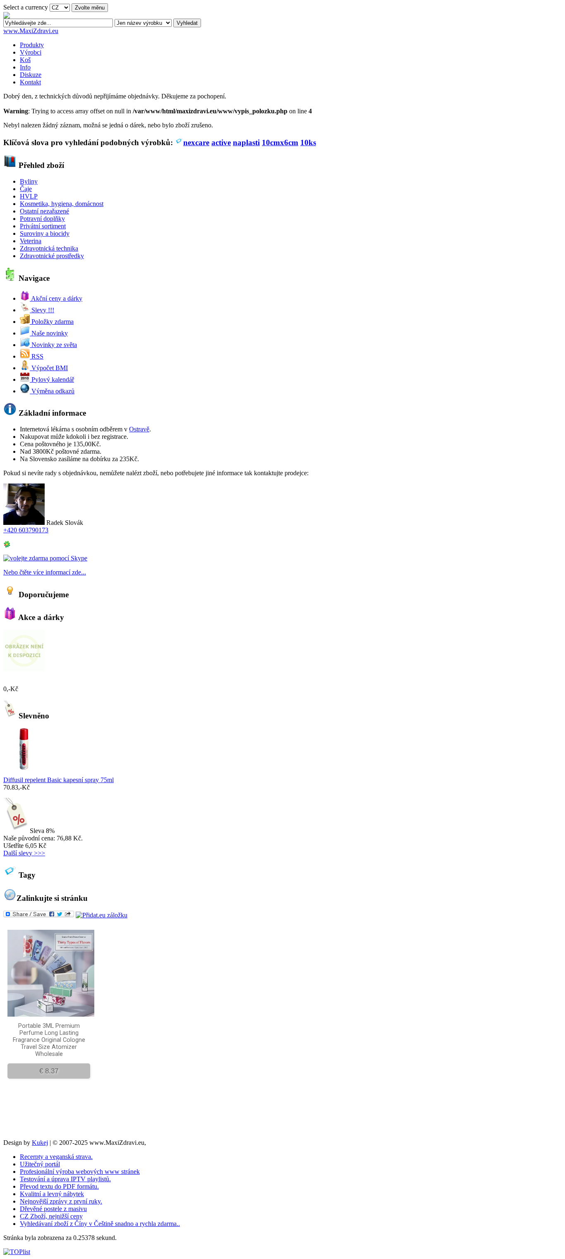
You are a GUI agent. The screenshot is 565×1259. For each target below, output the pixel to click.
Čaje (26, 188)
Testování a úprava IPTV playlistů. (65, 1178)
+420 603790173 (25, 530)
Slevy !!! (42, 310)
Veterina (30, 240)
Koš (25, 59)
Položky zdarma (52, 321)
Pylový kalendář (52, 379)
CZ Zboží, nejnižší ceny (51, 1216)
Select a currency (25, 7)
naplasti (246, 142)
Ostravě (139, 429)
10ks (308, 142)
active (221, 142)
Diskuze (30, 74)
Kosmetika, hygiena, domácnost (61, 203)
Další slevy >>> (24, 853)
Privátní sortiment (43, 226)
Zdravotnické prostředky (52, 255)
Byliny (29, 181)
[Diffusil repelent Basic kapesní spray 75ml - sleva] (24, 767)
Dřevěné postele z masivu (53, 1208)
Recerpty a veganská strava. (56, 1156)
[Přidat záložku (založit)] (101, 915)
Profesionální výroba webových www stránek (80, 1171)
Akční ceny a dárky (56, 298)
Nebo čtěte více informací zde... (44, 572)
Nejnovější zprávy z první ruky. (61, 1201)
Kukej (40, 1142)
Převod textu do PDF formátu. (59, 1186)
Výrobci (30, 52)
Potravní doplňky (42, 218)
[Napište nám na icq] (7, 545)
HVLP (29, 196)
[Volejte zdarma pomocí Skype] (45, 558)
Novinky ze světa (53, 344)
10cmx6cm (280, 142)
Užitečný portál (40, 1164)
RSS (36, 356)
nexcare (196, 142)
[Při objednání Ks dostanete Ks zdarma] (24, 669)
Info (25, 67)
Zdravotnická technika (49, 248)
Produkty (32, 44)
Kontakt (30, 82)
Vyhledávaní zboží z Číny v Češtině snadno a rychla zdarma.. (100, 1223)
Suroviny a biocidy (44, 233)
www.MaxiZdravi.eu (30, 30)
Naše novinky (49, 333)
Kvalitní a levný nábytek (52, 1193)
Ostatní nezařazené (44, 211)
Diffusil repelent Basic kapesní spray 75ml (58, 779)
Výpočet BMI (49, 367)
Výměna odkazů (52, 391)
